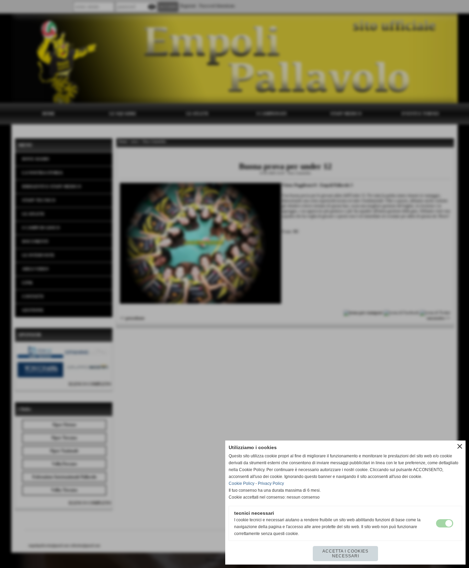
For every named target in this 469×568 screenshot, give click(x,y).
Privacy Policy (271, 483)
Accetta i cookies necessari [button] (345, 553)
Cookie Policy (241, 483)
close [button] (460, 446)
